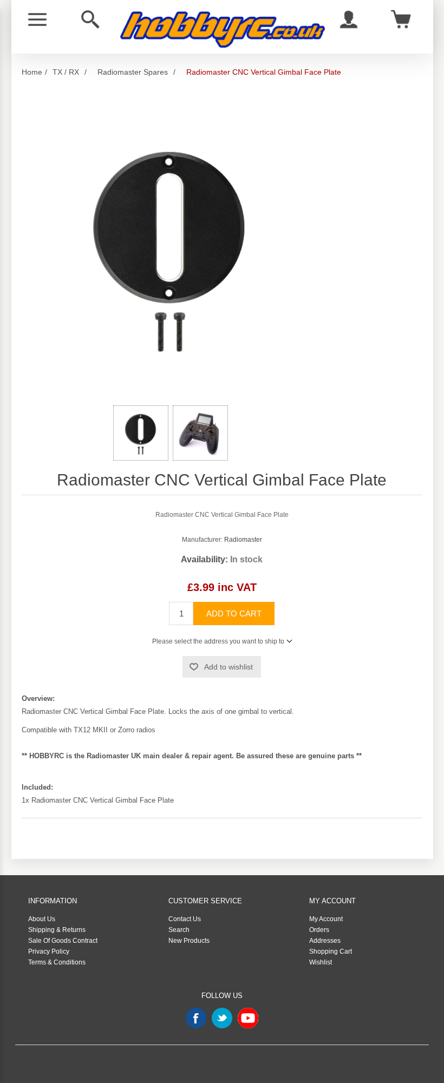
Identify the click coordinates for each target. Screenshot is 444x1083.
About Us (41, 919)
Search (179, 930)
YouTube (248, 1018)
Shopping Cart (330, 951)
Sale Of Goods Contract (62, 940)
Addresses (325, 940)
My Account (326, 919)
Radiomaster (243, 539)
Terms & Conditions (57, 962)
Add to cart (234, 613)
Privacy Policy (48, 951)
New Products (189, 940)
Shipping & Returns (57, 930)
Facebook (196, 1018)
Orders (319, 930)
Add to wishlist (228, 666)
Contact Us (184, 919)
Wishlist (320, 962)
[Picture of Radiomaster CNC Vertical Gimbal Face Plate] (141, 433)
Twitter (222, 1018)
